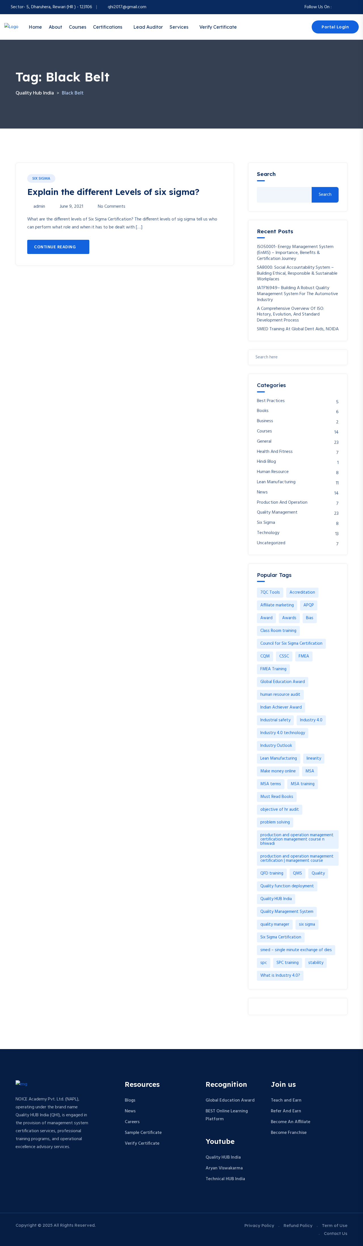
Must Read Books (276, 796)
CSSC (284, 656)
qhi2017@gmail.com (127, 7)
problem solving (275, 822)
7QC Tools (270, 592)
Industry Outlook (276, 745)
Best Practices (271, 401)
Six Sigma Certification (280, 937)
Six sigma (41, 178)
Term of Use (334, 1225)
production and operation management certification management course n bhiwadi (297, 839)
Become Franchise (289, 1132)
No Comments (111, 206)
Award (266, 618)
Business (265, 421)
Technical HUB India (225, 1179)
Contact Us (335, 1233)
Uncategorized (271, 543)
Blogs (130, 1100)
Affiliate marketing (277, 605)
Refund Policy (298, 1225)
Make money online (278, 771)
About (55, 27)
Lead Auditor (148, 27)
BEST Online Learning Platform (227, 1115)
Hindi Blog (266, 462)
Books (263, 411)
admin (39, 206)
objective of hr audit (279, 809)
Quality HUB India (276, 899)
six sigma (307, 924)
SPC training (288, 962)
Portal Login (335, 27)
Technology (268, 533)
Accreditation (302, 592)
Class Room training (278, 630)
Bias (309, 618)
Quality (318, 873)
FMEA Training (273, 669)
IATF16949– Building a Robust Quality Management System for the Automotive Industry (297, 294)
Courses (77, 27)
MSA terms (270, 784)
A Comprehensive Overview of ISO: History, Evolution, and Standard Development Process (290, 314)
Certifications (107, 27)
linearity (314, 758)
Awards (289, 618)
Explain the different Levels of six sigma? (113, 191)
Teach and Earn (286, 1100)
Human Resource (273, 472)
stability (315, 962)
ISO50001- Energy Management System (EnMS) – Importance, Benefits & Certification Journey (295, 253)
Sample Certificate (143, 1132)
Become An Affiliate (290, 1122)
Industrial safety (275, 720)
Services (179, 27)
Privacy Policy (259, 1225)
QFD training (271, 873)
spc (263, 962)
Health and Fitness (275, 452)
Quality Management (277, 513)
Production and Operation (282, 503)
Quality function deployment (287, 886)
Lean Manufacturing (276, 482)
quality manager (274, 924)
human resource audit (280, 694)
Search (266, 174)
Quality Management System (286, 911)
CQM (265, 656)
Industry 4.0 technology (282, 733)
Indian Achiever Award (281, 707)
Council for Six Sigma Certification (291, 643)
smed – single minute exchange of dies (296, 950)
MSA (309, 771)
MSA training (303, 784)
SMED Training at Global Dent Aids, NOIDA (298, 329)
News (262, 492)
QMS (297, 873)
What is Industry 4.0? (280, 975)
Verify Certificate (218, 27)
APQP (308, 605)
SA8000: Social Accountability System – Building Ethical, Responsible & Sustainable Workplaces (297, 273)
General (264, 442)
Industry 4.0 (311, 720)
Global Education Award (282, 681)
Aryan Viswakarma (224, 1168)
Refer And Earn (286, 1111)
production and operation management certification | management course (297, 858)
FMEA (304, 656)
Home (35, 27)
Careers (132, 1122)
